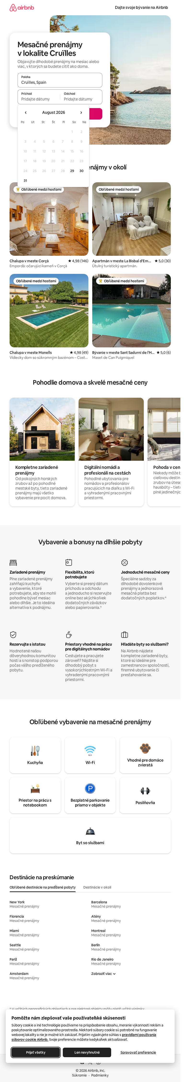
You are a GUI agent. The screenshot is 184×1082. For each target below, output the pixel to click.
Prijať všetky (36, 1052)
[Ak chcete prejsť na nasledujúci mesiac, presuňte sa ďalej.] (81, 112)
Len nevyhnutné (87, 1052)
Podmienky (100, 1075)
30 (82, 171)
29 (72, 171)
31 (25, 180)
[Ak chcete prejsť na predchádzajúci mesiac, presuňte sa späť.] (25, 112)
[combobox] (59, 82)
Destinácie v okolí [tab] (97, 887)
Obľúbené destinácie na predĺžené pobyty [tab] (43, 887)
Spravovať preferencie (138, 1052)
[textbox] (38, 99)
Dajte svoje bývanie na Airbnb (141, 7)
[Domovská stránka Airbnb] (22, 7)
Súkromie (79, 1075)
